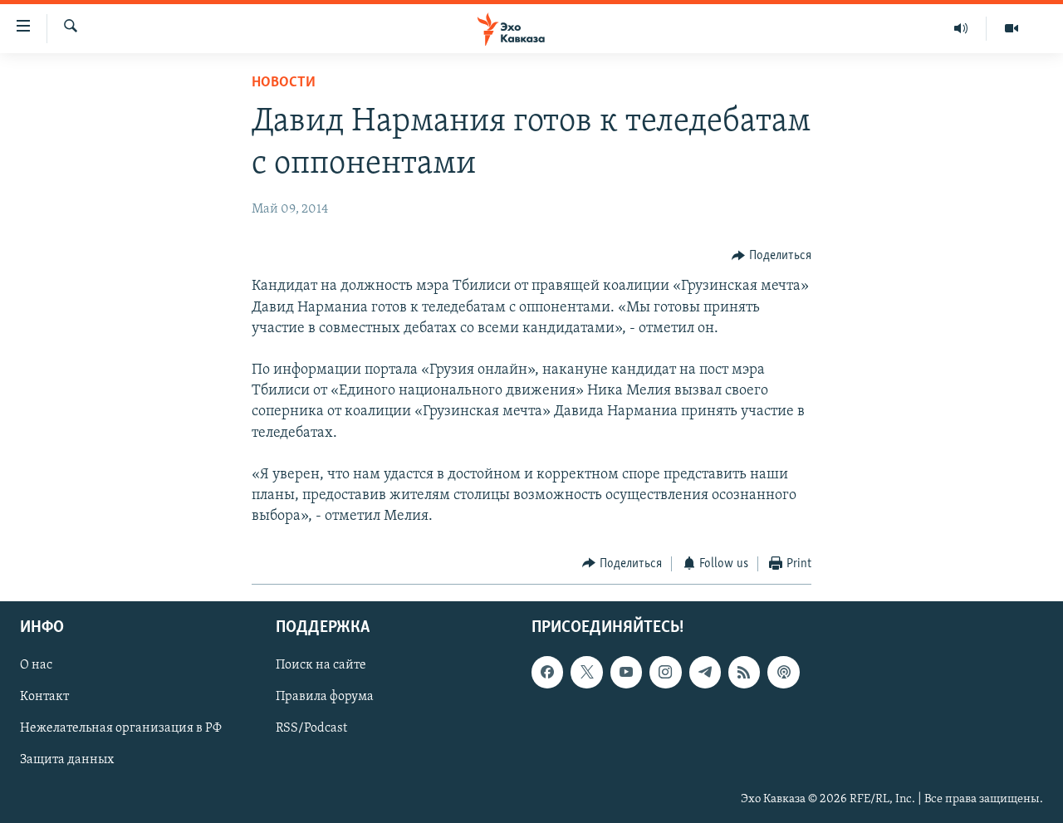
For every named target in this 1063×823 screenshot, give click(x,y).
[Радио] (961, 28)
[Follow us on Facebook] (547, 672)
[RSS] (744, 672)
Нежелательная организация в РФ (121, 729)
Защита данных (67, 760)
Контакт (44, 697)
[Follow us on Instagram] (665, 672)
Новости (284, 83)
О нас (36, 665)
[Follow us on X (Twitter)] (586, 672)
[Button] (771, 256)
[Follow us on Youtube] (626, 672)
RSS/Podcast (311, 729)
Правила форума (325, 697)
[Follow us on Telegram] (705, 672)
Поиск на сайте (321, 665)
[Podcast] (783, 672)
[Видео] (1011, 28)
